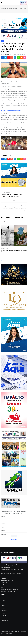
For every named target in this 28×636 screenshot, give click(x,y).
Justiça (3, 608)
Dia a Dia (3, 248)
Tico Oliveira (6, 54)
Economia (4, 610)
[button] (2, 221)
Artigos (3, 605)
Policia (3, 613)
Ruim (3, 527)
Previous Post (7, 192)
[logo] (14, 559)
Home (3, 598)
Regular (3, 523)
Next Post (22, 205)
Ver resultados (14, 539)
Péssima (4, 530)
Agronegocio (5, 620)
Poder (3, 600)
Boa (3, 520)
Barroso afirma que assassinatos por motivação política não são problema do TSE (14, 209)
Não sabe (4, 534)
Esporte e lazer (5, 623)
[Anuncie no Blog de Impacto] (14, 482)
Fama (6, 248)
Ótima (3, 516)
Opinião (4, 603)
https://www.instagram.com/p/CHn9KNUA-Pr (11, 110)
